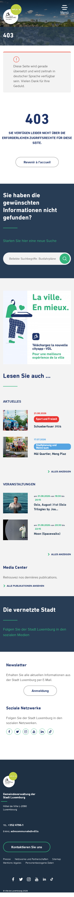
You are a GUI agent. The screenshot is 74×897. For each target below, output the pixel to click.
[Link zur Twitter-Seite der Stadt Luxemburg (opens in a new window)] (17, 732)
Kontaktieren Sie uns (26, 847)
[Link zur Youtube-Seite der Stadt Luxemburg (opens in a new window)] (34, 732)
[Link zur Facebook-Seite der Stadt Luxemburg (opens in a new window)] (9, 732)
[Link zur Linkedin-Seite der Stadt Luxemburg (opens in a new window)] (42, 732)
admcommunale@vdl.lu (25, 831)
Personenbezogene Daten (39, 862)
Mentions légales (12, 862)
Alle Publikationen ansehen (25, 585)
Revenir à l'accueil (37, 162)
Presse (7, 859)
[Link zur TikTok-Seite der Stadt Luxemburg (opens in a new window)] (50, 732)
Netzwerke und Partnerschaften (31, 859)
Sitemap (56, 859)
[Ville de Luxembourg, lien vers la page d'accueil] (12, 23)
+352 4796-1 (15, 825)
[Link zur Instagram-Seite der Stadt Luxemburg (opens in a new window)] (26, 732)
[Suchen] (65, 258)
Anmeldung (40, 691)
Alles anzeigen (61, 471)
